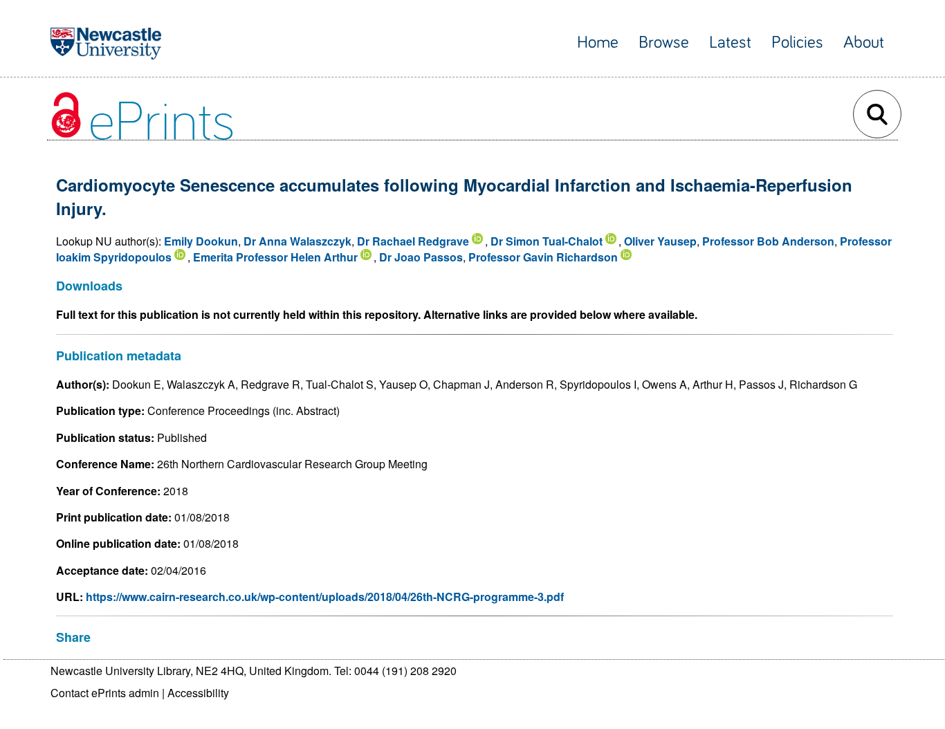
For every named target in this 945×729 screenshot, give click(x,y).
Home (597, 42)
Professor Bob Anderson (768, 241)
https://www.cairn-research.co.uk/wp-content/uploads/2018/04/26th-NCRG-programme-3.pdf (325, 597)
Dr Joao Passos (421, 257)
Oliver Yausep (660, 241)
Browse (664, 42)
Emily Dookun (201, 241)
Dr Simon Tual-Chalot (546, 241)
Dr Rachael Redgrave (413, 241)
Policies (797, 42)
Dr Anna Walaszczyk (297, 241)
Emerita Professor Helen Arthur (275, 257)
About (863, 42)
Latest (730, 42)
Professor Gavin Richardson (543, 257)
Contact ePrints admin (105, 693)
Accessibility (198, 693)
